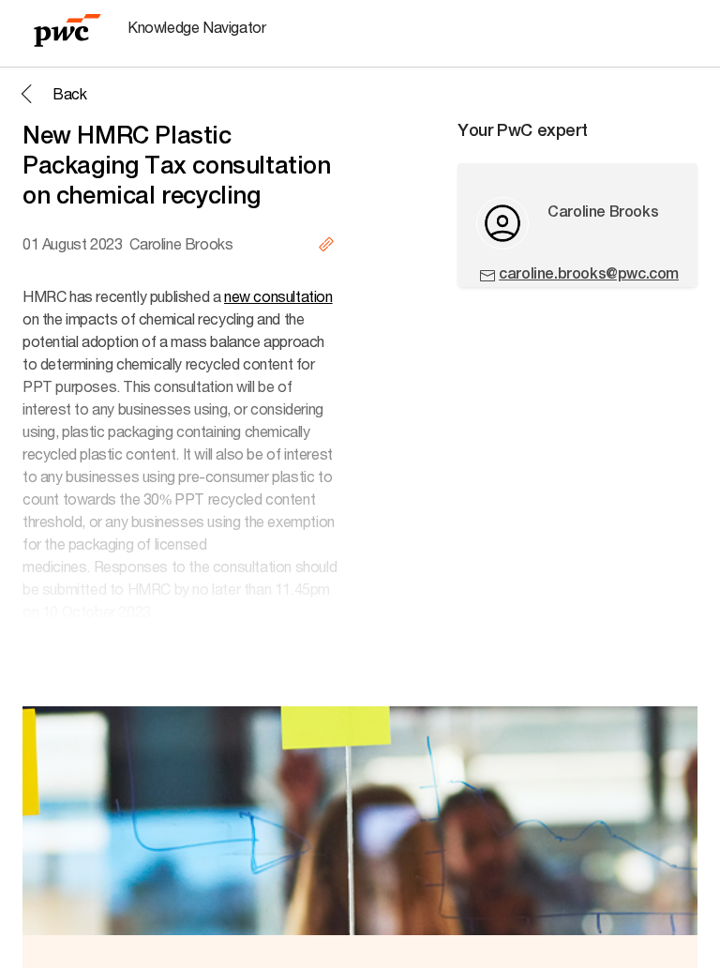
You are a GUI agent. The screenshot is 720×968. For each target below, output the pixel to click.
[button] (50, 94)
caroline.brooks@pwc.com (589, 273)
